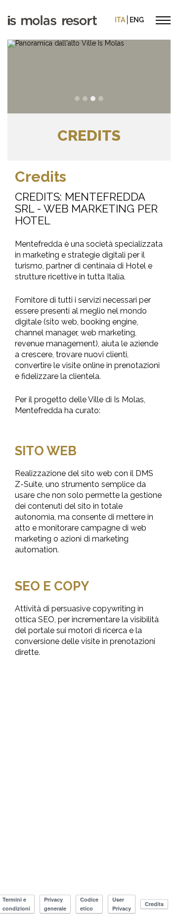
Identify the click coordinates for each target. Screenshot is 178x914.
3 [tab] (92, 98)
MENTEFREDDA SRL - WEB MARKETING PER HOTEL (86, 208)
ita (120, 20)
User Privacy (121, 904)
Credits (154, 904)
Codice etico (89, 904)
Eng (137, 20)
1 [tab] (77, 98)
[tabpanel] (89, 76)
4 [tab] (100, 98)
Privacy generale (55, 904)
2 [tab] (85, 98)
